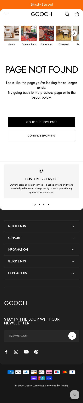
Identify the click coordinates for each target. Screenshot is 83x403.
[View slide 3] (44, 204)
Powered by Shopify (57, 385)
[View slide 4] (48, 204)
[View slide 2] (39, 204)
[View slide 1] (34, 204)
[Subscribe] (72, 336)
